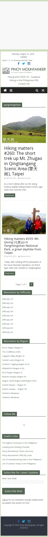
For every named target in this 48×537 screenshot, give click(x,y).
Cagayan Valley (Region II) (13, 356)
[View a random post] (43, 90)
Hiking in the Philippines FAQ (23, 80)
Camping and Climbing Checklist (15, 447)
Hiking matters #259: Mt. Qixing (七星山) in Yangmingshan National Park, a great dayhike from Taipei (22, 246)
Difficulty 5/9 (7, 315)
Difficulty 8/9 (7, 328)
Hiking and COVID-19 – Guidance (24, 76)
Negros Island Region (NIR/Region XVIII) (19, 381)
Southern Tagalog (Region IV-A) (15, 364)
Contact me (24, 83)
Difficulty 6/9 (7, 319)
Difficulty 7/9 (7, 324)
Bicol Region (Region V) (12, 372)
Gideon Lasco (25, 178)
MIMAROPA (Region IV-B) (13, 368)
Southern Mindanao (10, 397)
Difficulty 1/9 (7, 299)
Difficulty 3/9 (7, 307)
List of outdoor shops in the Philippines (19, 463)
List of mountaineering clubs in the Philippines (22, 459)
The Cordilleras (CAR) (11, 352)
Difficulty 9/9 (7, 332)
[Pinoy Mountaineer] (24, 69)
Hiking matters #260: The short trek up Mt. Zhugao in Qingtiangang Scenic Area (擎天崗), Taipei (23, 161)
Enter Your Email (9, 478)
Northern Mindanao (10, 393)
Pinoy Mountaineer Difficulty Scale (17, 455)
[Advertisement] (24, 25)
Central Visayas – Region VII (14, 385)
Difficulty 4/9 (7, 311)
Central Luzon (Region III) (13, 360)
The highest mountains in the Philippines (19, 443)
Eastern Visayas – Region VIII (14, 389)
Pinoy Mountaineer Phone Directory (17, 451)
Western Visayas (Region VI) (14, 376)
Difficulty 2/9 (7, 303)
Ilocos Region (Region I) (12, 347)
